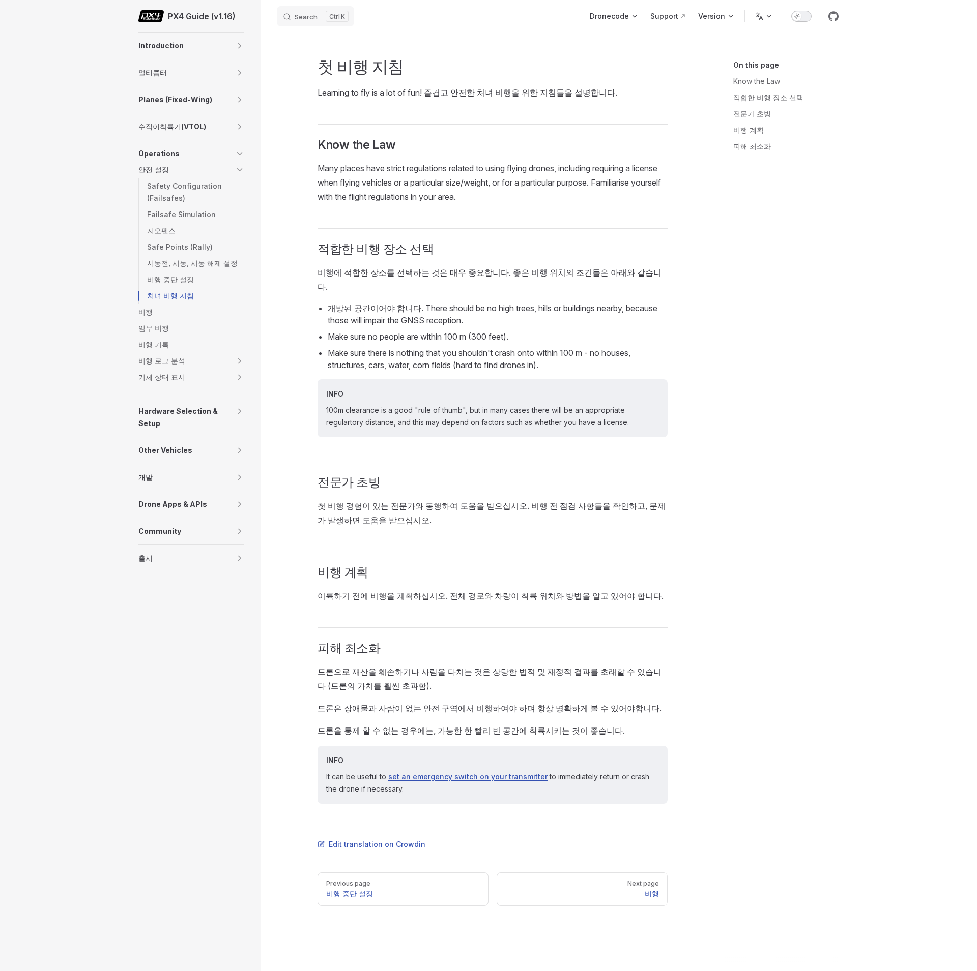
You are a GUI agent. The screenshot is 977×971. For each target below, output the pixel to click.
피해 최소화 (752, 146)
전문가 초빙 (752, 113)
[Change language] (764, 16)
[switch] (801, 16)
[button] (240, 46)
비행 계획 (748, 130)
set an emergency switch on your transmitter (468, 776)
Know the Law (756, 81)
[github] (833, 16)
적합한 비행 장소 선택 (768, 97)
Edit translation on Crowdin (377, 844)
